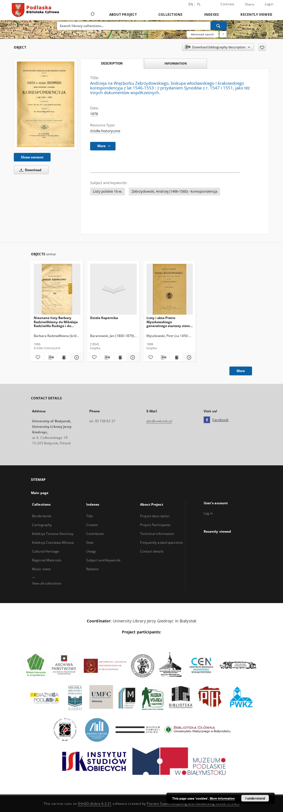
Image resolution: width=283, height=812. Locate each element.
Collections (170, 14)
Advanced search (202, 34)
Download (32, 170)
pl (199, 4)
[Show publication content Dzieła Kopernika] (120, 357)
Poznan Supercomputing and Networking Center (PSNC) (193, 803)
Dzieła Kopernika (104, 317)
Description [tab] (111, 63)
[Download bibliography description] (50, 357)
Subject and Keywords (103, 560)
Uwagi (91, 551)
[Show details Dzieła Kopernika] (132, 357)
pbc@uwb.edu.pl (159, 421)
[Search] (219, 25)
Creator (92, 524)
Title (89, 516)
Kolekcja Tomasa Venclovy (52, 533)
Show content (32, 157)
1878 (94, 114)
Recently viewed (256, 14)
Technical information (157, 533)
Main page (39, 492)
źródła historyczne (105, 131)
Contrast (227, 4)
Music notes (41, 569)
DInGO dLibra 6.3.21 (95, 803)
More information (222, 798)
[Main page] (92, 14)
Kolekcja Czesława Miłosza (53, 542)
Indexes (211, 14)
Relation (92, 569)
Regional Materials (46, 560)
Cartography (42, 524)
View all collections (46, 583)
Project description (154, 516)
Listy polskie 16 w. (107, 191)
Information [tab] (175, 63)
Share (249, 4)
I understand (255, 798)
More (241, 370)
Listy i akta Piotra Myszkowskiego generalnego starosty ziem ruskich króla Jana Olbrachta (168, 321)
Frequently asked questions (161, 542)
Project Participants (155, 524)
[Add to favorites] (262, 47)
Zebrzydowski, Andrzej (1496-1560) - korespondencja (174, 191)
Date (90, 542)
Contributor (95, 533)
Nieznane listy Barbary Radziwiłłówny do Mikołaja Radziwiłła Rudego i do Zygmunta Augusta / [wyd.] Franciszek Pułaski (56, 321)
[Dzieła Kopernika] (113, 289)
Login (269, 4)
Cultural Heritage (45, 551)
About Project (123, 14)
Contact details (152, 551)
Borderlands (41, 516)
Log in (208, 513)
